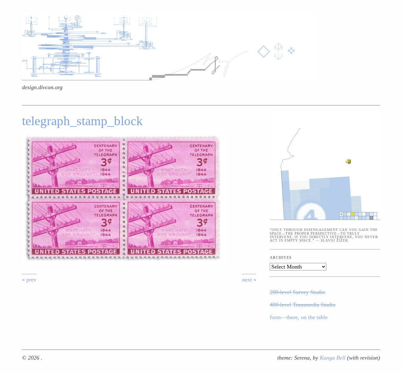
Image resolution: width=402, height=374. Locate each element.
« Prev (29, 279)
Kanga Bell (333, 358)
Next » (249, 279)
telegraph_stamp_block (82, 121)
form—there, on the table (299, 317)
